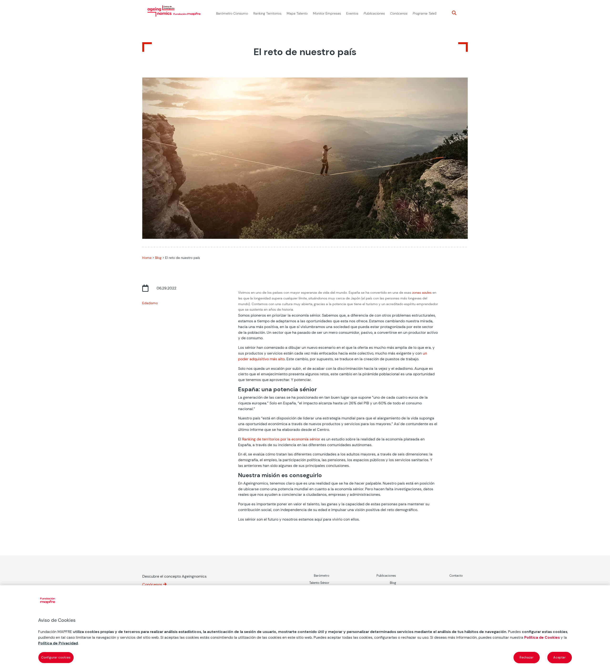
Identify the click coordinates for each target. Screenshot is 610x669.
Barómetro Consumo (232, 13)
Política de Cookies (542, 637)
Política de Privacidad (58, 643)
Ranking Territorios (267, 13)
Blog (158, 258)
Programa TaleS (425, 13)
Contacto (456, 576)
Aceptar (559, 657)
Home (147, 258)
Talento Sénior (319, 583)
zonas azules (422, 292)
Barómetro (321, 576)
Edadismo (150, 303)
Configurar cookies (56, 657)
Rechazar (526, 657)
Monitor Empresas (327, 13)
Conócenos (398, 13)
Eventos (352, 13)
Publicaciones (374, 13)
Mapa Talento (297, 13)
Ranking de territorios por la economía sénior (281, 439)
